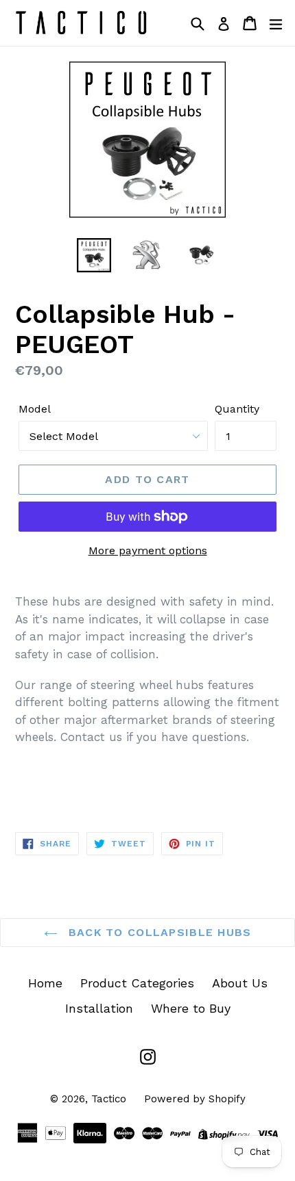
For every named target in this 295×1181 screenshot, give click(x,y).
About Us (240, 983)
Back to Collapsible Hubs (158, 932)
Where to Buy (191, 1008)
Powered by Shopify (195, 1099)
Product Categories (137, 983)
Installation (99, 1008)
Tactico (108, 1099)
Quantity (237, 408)
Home (45, 983)
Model (35, 408)
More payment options (147, 550)
